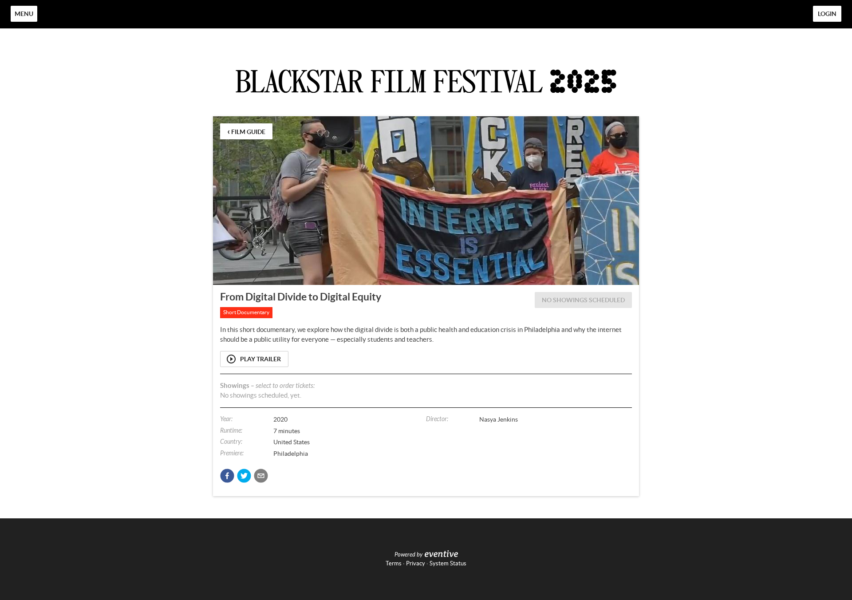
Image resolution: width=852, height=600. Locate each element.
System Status (448, 563)
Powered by (408, 554)
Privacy (415, 563)
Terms (394, 563)
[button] (227, 476)
